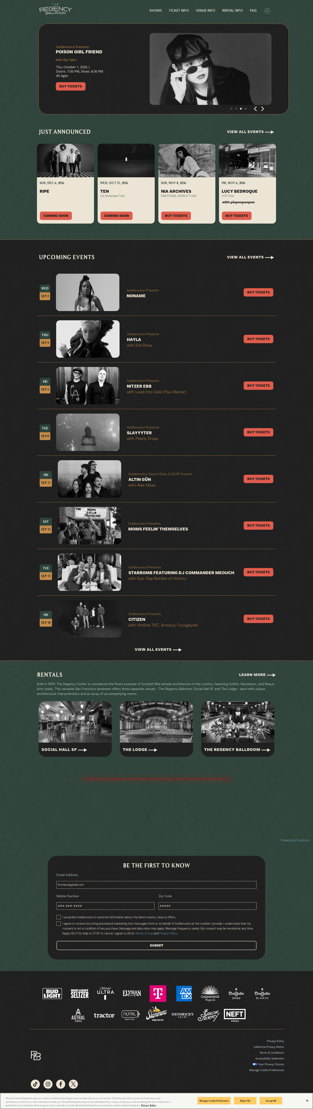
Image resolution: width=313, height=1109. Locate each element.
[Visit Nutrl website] (131, 1015)
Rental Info (232, 11)
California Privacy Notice (269, 1047)
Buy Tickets (65, 87)
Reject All (245, 1100)
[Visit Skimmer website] (157, 1015)
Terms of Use (144, 933)
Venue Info (205, 11)
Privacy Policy (168, 933)
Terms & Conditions (272, 1052)
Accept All (271, 1100)
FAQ (253, 11)
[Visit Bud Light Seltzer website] (80, 993)
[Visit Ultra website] (106, 993)
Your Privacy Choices (271, 1064)
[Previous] (256, 110)
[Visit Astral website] (78, 1015)
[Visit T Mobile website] (158, 993)
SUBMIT (156, 945)
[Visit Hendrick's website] (183, 1015)
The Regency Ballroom (232, 749)
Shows (155, 11)
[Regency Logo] (55, 9)
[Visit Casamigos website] (210, 993)
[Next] (262, 110)
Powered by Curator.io (295, 840)
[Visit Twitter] (73, 1084)
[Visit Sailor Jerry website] (209, 1015)
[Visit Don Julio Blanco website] (262, 993)
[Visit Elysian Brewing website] (132, 993)
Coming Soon (55, 216)
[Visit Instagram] (48, 1084)
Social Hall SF (59, 749)
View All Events (246, 132)
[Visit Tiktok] (35, 1084)
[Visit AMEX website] (184, 993)
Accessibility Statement (269, 1058)
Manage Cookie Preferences (214, 1100)
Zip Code (165, 896)
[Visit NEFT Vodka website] (235, 1015)
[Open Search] (267, 11)
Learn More (253, 675)
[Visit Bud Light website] (52, 993)
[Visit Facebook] (60, 1084)
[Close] (307, 1100)
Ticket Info (179, 11)
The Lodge (135, 749)
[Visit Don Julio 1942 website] (236, 993)
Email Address (67, 875)
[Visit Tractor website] (104, 1015)
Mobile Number (68, 896)
